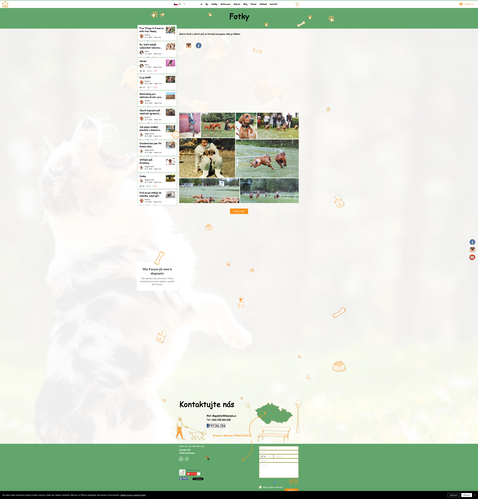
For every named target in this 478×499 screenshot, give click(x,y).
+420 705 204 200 (221, 419)
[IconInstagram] (188, 45)
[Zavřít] (475, 495)
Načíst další (239, 211)
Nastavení (454, 495)
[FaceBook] (472, 242)
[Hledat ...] (169, 4)
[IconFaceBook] (198, 45)
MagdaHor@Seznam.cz (224, 415)
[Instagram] (472, 249)
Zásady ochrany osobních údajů (133, 495)
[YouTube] (472, 257)
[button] (214, 2)
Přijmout (466, 495)
